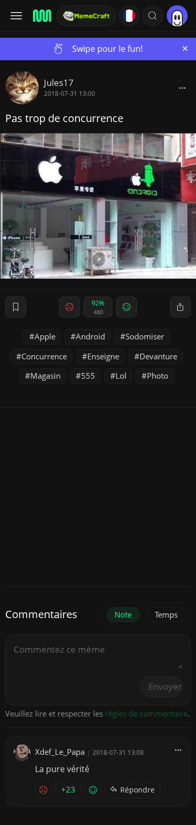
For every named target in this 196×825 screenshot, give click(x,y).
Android (90, 336)
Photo (157, 375)
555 (88, 375)
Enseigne (103, 356)
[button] (152, 15)
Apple (44, 336)
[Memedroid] (41, 15)
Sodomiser (144, 336)
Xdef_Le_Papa (60, 751)
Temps (166, 614)
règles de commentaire (146, 713)
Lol (121, 375)
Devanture (158, 356)
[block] (182, 87)
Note (123, 614)
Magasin (45, 375)
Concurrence (44, 356)
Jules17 (59, 82)
